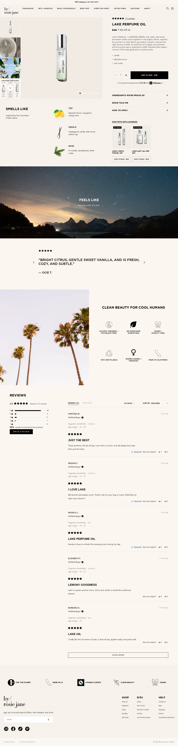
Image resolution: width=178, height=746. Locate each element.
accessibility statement (166, 717)
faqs (160, 706)
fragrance (125, 706)
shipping (162, 710)
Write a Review (23, 432)
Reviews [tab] (73, 403)
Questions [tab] (87, 403)
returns (161, 714)
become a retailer (143, 710)
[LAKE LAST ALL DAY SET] (141, 136)
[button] (28, 11)
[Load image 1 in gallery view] (10, 27)
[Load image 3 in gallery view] (10, 68)
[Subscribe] (48, 719)
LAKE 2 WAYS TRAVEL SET (118, 152)
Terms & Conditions (27, 742)
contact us (162, 702)
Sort (145, 403)
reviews (139, 714)
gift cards (125, 717)
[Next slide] (10, 88)
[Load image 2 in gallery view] (10, 47)
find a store (141, 706)
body (124, 710)
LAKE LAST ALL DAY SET (140, 152)
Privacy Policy (9, 742)
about (139, 702)
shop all (125, 702)
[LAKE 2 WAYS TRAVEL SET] (121, 136)
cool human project (143, 717)
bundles (125, 714)
